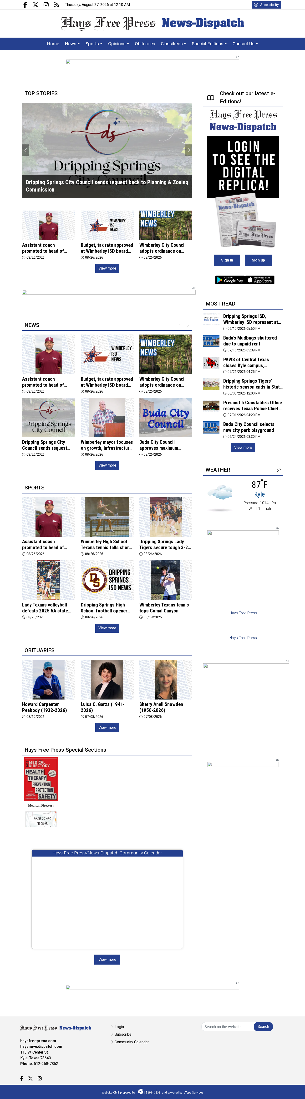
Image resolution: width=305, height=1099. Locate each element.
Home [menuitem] (53, 43)
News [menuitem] (70, 43)
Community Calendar (132, 1042)
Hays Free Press (243, 613)
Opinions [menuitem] (117, 43)
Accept (289, 1090)
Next (188, 150)
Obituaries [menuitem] (145, 43)
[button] (278, 470)
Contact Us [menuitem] (243, 43)
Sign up (258, 260)
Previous (25, 150)
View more (107, 268)
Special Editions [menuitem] (207, 43)
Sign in (227, 260)
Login (119, 1027)
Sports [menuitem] (92, 43)
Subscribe (123, 1034)
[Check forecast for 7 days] (220, 498)
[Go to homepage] (152, 24)
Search (263, 1026)
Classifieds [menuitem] (172, 43)
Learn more (265, 1091)
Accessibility (269, 5)
